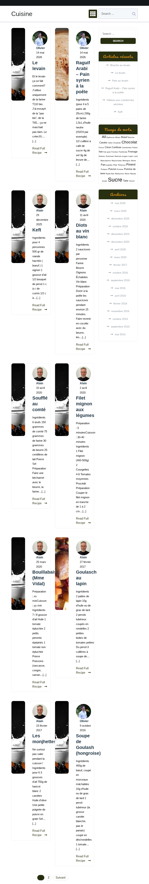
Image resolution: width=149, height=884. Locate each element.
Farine (135, 147)
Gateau (102, 156)
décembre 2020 (120, 241)
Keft (36, 229)
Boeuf (124, 137)
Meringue (126, 161)
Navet (133, 161)
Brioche (131, 137)
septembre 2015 (120, 326)
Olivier (40, 48)
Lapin (130, 156)
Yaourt (131, 181)
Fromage (132, 151)
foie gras (107, 152)
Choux (101, 147)
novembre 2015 (120, 311)
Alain (39, 210)
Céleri (110, 143)
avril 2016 (120, 295)
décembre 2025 (120, 218)
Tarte (125, 180)
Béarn (117, 137)
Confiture (116, 147)
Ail (104, 137)
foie (101, 151)
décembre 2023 (120, 234)
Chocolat (129, 142)
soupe (104, 181)
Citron (108, 147)
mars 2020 (120, 257)
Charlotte (117, 143)
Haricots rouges (121, 156)
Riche (127, 174)
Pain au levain (120, 80)
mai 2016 (120, 288)
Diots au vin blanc (82, 231)
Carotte (103, 142)
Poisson (104, 169)
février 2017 (120, 264)
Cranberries (127, 147)
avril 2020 (120, 249)
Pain (103, 164)
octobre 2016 (120, 272)
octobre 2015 (120, 318)
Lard (136, 156)
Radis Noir (110, 174)
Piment (130, 164)
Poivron (112, 169)
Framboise (123, 152)
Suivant (60, 877)
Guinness (110, 156)
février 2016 (120, 303)
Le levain (120, 72)
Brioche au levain (120, 65)
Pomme (120, 169)
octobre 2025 (120, 226)
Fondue (114, 152)
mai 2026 (120, 203)
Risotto (133, 174)
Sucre (115, 180)
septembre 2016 (120, 280)
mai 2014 (120, 334)
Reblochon (119, 174)
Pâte (115, 165)
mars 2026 (120, 210)
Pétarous (122, 165)
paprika (109, 165)
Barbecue (110, 137)
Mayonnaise (117, 161)
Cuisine (21, 13)
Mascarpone (105, 161)
